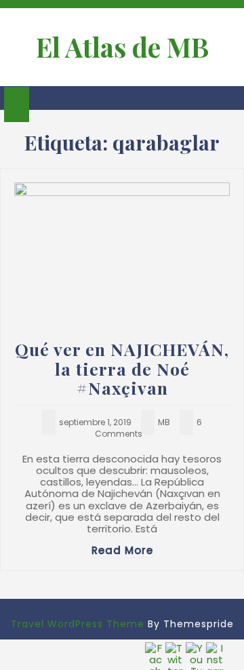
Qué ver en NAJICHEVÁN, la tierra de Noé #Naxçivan (122, 368)
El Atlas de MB (122, 46)
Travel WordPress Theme (77, 624)
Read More (122, 550)
